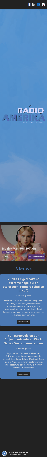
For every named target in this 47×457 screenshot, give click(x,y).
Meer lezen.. (23, 321)
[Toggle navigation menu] (4, 4)
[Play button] (4, 453)
